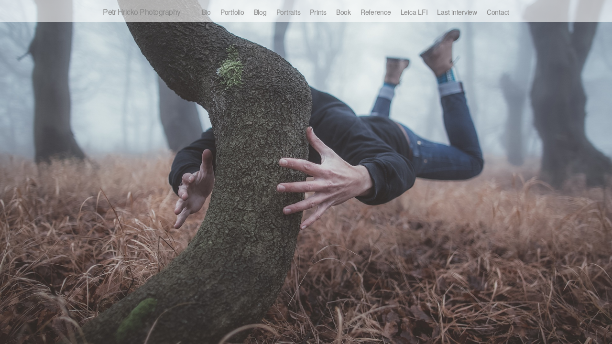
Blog (260, 12)
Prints (318, 12)
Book (343, 12)
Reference (376, 12)
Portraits (288, 12)
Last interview (457, 12)
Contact (498, 12)
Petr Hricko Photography (142, 11)
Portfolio (232, 12)
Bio (206, 12)
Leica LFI (414, 12)
